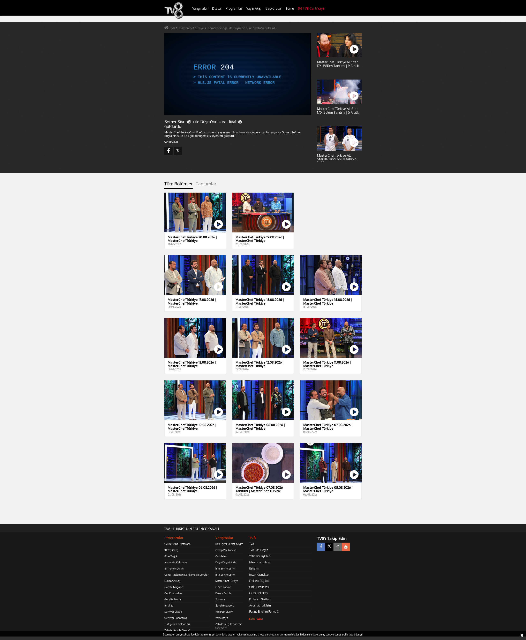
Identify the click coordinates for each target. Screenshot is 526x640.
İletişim (253, 568)
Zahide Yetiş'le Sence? (177, 630)
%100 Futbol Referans (177, 543)
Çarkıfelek (221, 556)
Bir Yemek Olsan (173, 568)
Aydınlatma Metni (260, 605)
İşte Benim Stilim (225, 568)
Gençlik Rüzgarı (173, 599)
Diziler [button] (216, 8)
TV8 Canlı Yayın (314, 8)
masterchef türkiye (191, 28)
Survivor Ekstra (173, 611)
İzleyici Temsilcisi (259, 562)
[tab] (178, 185)
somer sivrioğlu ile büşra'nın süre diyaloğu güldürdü (242, 28)
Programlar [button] (234, 8)
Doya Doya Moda (225, 562)
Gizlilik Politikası (259, 587)
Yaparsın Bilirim (224, 611)
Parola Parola (223, 593)
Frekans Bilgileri (259, 580)
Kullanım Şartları (259, 599)
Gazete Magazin (173, 587)
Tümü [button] (290, 8)
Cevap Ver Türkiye (225, 550)
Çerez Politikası (258, 593)
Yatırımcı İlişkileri (259, 556)
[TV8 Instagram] (337, 547)
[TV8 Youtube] (346, 547)
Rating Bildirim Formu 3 (264, 611)
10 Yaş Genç (171, 550)
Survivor (220, 599)
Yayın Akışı (253, 8)
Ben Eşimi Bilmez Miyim (229, 543)
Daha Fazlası (256, 618)
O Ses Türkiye (223, 587)
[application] (237, 74)
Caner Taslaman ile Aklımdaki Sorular (186, 574)
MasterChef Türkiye (226, 580)
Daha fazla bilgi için (352, 634)
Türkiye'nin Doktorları (177, 624)
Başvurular (273, 8)
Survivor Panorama (175, 617)
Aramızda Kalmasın (175, 562)
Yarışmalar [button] (200, 8)
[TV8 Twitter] (329, 547)
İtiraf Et (168, 605)
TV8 (251, 543)
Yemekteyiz (221, 617)
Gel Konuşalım (173, 593)
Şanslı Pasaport (224, 605)
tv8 (173, 28)
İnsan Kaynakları (259, 574)
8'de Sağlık (170, 556)
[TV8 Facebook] (321, 547)
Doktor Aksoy (172, 580)
